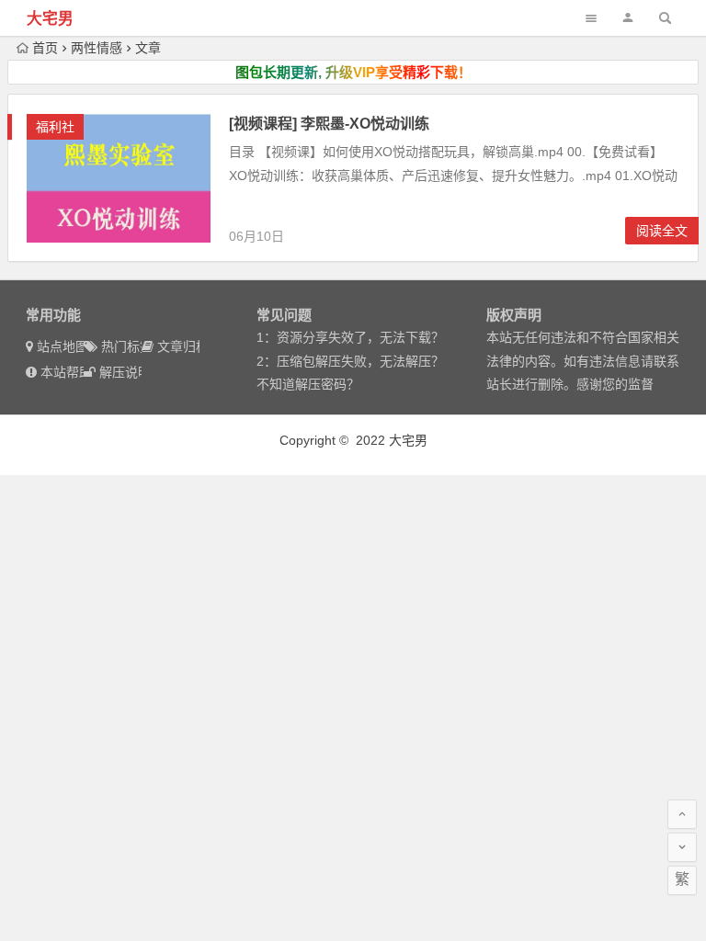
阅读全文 (662, 230)
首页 (45, 47)
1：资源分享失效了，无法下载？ (350, 337)
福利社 (55, 126)
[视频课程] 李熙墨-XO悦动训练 (329, 123)
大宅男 (50, 19)
